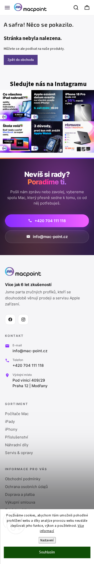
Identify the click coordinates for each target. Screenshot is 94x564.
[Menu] (7, 8)
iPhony (11, 429)
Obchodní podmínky (22, 478)
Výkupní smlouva (20, 502)
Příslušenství (16, 437)
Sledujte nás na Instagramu (48, 84)
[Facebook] (10, 319)
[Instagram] (23, 319)
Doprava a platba (20, 494)
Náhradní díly (16, 444)
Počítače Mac (17, 413)
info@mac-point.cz (30, 350)
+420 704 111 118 (28, 365)
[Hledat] (76, 7)
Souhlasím (47, 552)
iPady (10, 421)
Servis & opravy (19, 452)
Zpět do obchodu (21, 59)
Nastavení (47, 540)
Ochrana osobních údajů (26, 486)
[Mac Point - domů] (23, 272)
